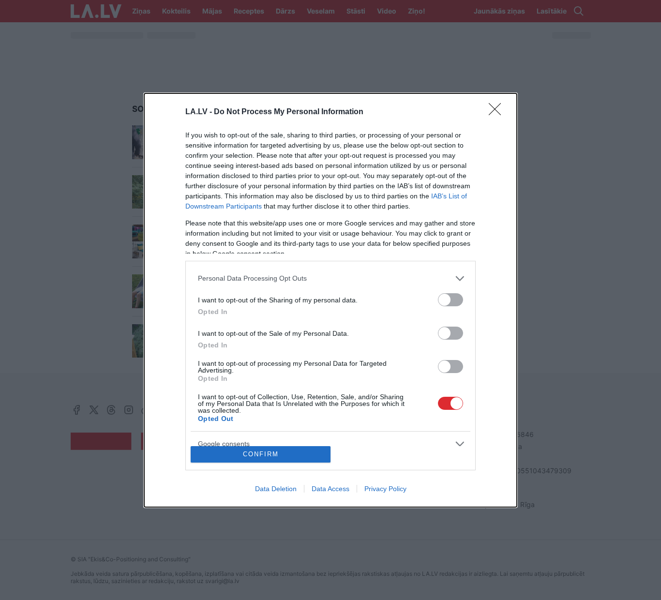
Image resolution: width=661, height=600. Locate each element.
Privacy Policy (385, 489)
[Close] (498, 112)
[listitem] (330, 278)
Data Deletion (276, 489)
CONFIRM (261, 454)
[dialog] (330, 300)
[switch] (450, 299)
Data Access (330, 489)
